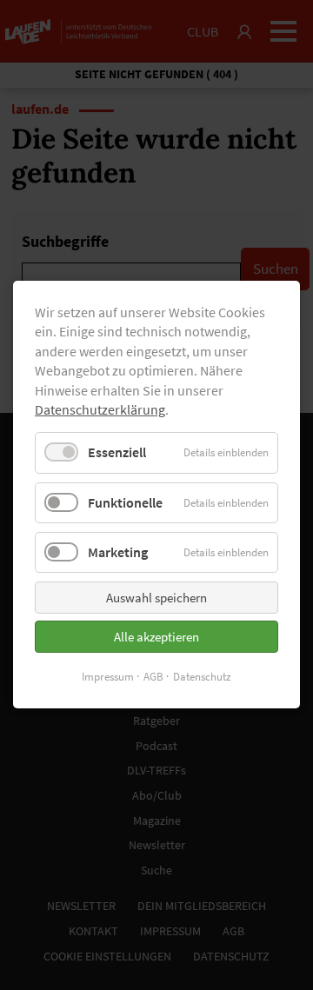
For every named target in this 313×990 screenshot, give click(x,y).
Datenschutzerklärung (100, 409)
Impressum (108, 676)
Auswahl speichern (156, 597)
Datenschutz (202, 676)
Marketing (118, 552)
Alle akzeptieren (156, 636)
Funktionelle (125, 502)
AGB (153, 676)
